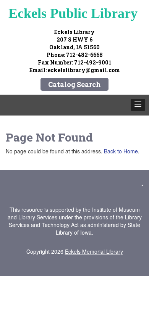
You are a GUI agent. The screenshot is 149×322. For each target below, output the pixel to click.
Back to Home (121, 151)
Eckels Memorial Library (94, 251)
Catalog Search (74, 84)
